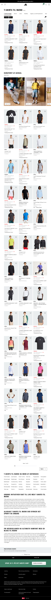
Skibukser (28, 484)
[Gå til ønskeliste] (4, 4)
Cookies (34, 589)
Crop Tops (6, 484)
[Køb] (25, 5)
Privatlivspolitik (7, 592)
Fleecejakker (43, 476)
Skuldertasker (29, 489)
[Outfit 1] (14, 91)
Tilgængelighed (36, 592)
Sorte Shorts (43, 486)
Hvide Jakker (43, 481)
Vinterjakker (36, 481)
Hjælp (5, 577)
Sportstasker (14, 476)
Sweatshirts (13, 484)
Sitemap (5, 574)
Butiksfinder (21, 577)
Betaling (34, 574)
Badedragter (14, 479)
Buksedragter (7, 479)
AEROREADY (42, 535)
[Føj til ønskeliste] (16, 21)
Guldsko (20, 484)
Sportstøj (28, 479)
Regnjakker (21, 489)
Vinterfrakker (7, 476)
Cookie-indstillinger (8, 589)
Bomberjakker (7, 486)
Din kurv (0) (36, 557)
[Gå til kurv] (49, 4)
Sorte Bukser (21, 479)
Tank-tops (6, 489)
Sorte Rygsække (35, 487)
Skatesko (35, 479)
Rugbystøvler (36, 476)
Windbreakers (14, 486)
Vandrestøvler (36, 484)
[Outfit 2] (35, 91)
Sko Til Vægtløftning (43, 479)
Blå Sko (20, 481)
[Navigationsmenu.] (1, 4)
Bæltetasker (6, 481)
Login (13, 557)
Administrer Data (22, 589)
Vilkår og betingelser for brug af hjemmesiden (25, 593)
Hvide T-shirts (22, 476)
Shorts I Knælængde (14, 489)
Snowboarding (14, 481)
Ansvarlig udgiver (22, 574)
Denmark (27, 598)
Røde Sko (28, 486)
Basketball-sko (43, 484)
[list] (25, 13)
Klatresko (35, 489)
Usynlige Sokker (20, 487)
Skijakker (28, 481)
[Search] (46, 4)
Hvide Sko (28, 476)
